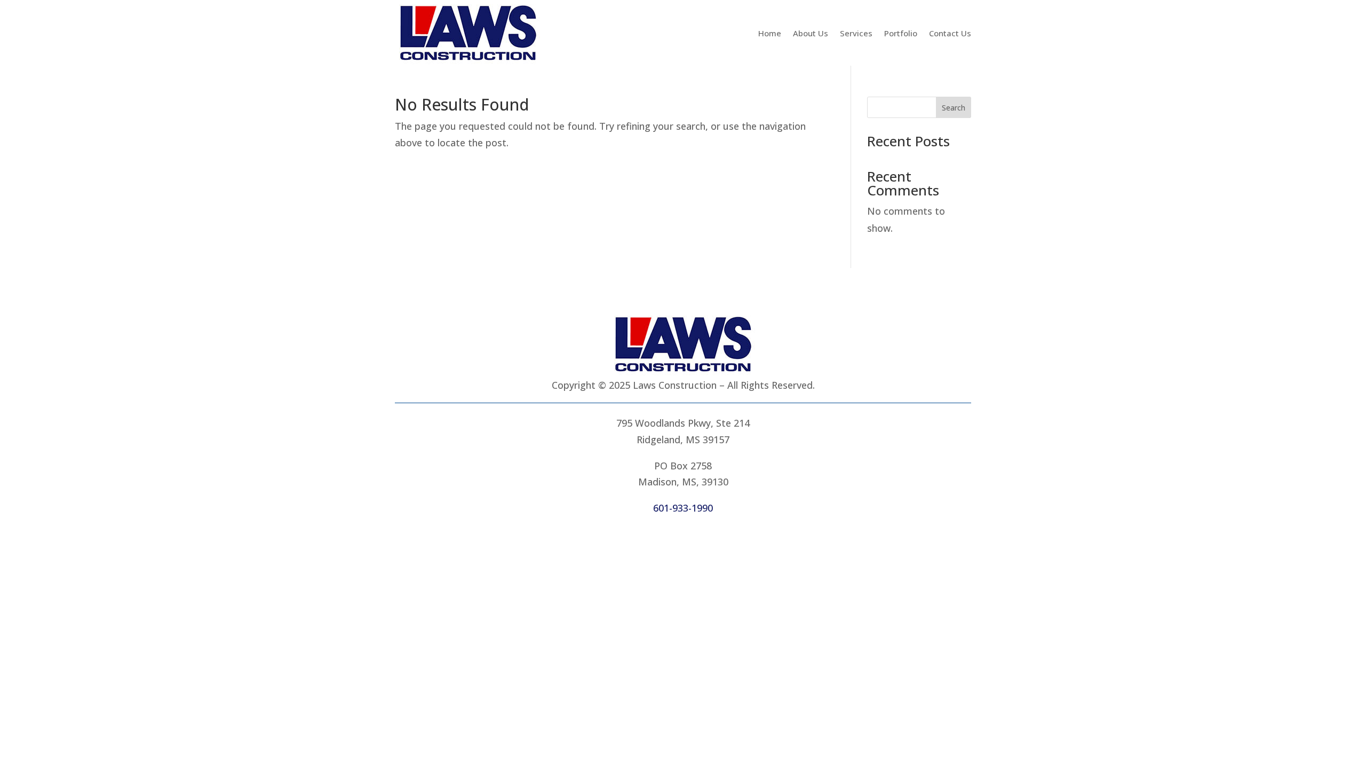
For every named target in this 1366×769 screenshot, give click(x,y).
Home (769, 33)
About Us (810, 33)
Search (953, 108)
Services (856, 33)
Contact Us (950, 33)
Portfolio (900, 33)
